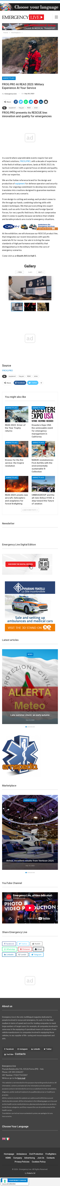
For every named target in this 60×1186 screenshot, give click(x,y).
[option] (30, 687)
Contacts (51, 1158)
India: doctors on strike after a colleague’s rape (30, 715)
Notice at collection (8, 1184)
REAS (29, 108)
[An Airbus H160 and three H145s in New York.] (30, 832)
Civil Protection (36, 1154)
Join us (40, 1158)
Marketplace (9, 78)
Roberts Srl (31, 1173)
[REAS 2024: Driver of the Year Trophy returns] (16, 414)
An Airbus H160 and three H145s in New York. (30, 860)
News (30, 654)
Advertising (29, 1158)
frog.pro (21, 108)
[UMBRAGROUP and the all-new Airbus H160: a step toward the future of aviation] (43, 484)
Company (17, 1158)
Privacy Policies (22, 1162)
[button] (30, 306)
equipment (12, 108)
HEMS (8, 1158)
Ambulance (21, 1154)
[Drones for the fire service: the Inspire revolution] (16, 449)
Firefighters (50, 1154)
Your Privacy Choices (17, 1180)
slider (36, 108)
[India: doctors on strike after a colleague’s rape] (30, 686)
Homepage (9, 1154)
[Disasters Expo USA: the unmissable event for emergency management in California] (43, 414)
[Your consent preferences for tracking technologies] (5, 1181)
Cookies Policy (38, 1162)
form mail (21, 1078)
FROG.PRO (25, 161)
